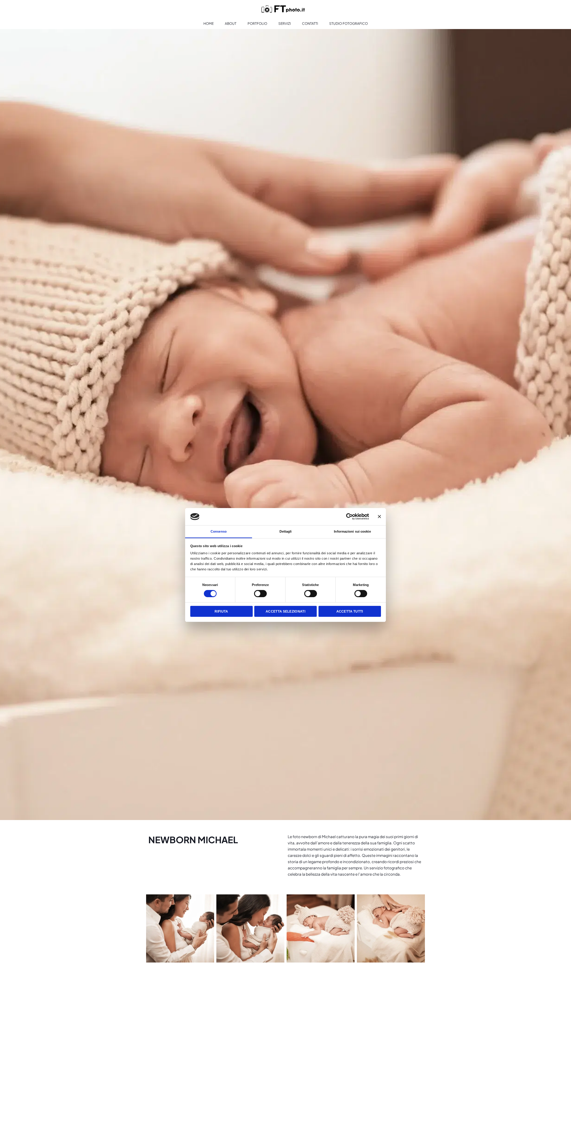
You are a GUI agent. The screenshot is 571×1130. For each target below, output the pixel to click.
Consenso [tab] (219, 531)
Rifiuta (221, 611)
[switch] (260, 593)
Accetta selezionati (285, 611)
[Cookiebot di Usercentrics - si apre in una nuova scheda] (349, 516)
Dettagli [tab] (285, 531)
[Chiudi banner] (379, 516)
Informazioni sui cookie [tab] (352, 531)
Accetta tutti (349, 611)
